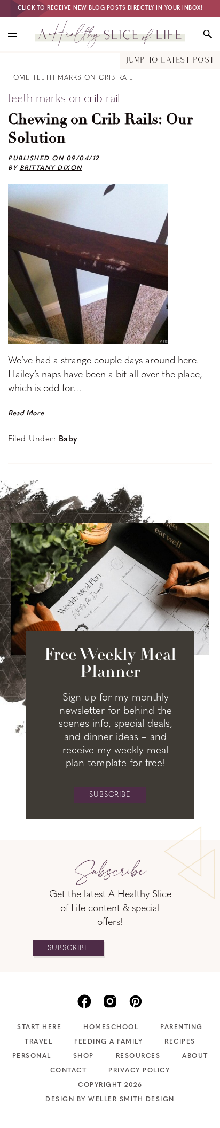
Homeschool (110, 1027)
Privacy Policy (139, 1071)
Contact (68, 1071)
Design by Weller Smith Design (110, 1099)
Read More (26, 413)
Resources (138, 1056)
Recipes (179, 1042)
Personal (31, 1056)
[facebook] (84, 1000)
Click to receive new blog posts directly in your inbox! (110, 8)
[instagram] (110, 1000)
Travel (38, 1042)
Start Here (39, 1027)
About (195, 1056)
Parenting (181, 1027)
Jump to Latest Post (170, 60)
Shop (83, 1056)
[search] (207, 34)
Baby (68, 439)
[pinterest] (136, 1000)
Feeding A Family (108, 1042)
